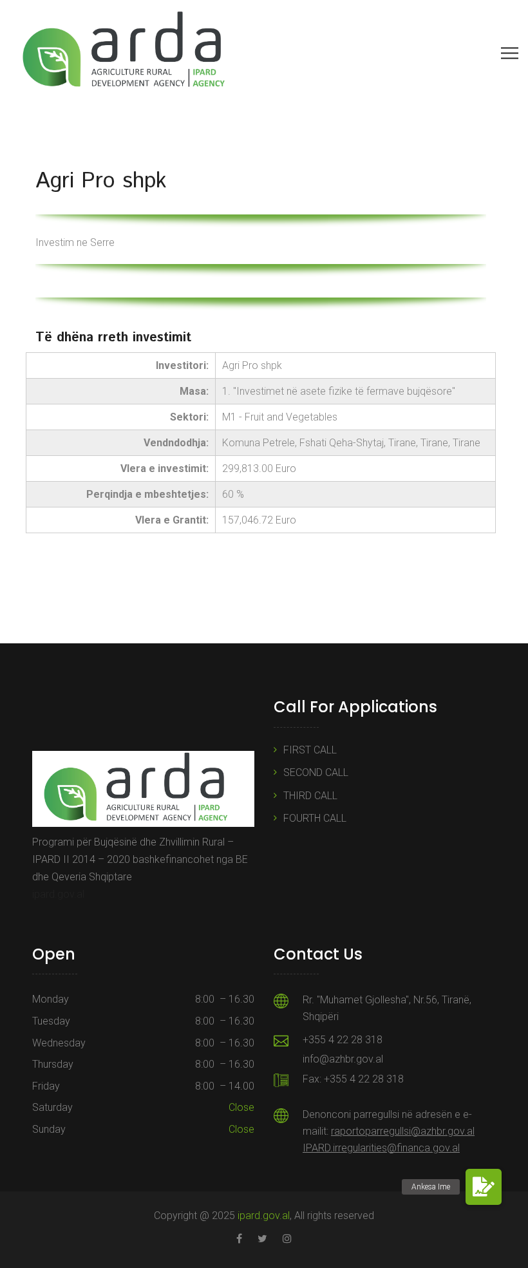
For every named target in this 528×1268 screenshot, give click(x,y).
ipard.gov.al (58, 894)
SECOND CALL (315, 772)
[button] (484, 1187)
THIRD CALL (310, 796)
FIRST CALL (310, 750)
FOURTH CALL (314, 818)
